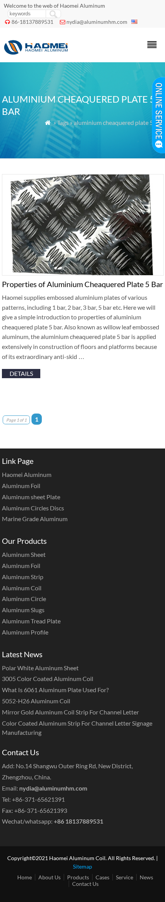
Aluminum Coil (21, 587)
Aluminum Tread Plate (31, 621)
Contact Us (85, 883)
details (21, 373)
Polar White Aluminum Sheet (40, 667)
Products (78, 877)
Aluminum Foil (21, 485)
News (146, 877)
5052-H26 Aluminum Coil (36, 700)
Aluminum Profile (25, 632)
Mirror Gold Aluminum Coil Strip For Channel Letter (70, 712)
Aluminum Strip (22, 576)
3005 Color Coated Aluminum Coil (47, 678)
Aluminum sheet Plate (31, 496)
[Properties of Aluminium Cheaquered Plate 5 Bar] (83, 273)
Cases (102, 877)
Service (124, 877)
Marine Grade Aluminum (35, 518)
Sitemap (82, 866)
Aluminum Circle (24, 598)
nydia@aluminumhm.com (96, 21)
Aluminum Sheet (24, 554)
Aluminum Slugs (23, 609)
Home (24, 877)
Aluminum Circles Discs (33, 508)
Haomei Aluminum (26, 474)
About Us (49, 877)
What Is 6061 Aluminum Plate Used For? (55, 689)
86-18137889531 (32, 21)
